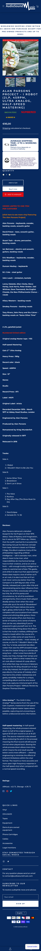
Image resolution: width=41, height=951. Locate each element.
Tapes (5, 819)
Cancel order (32, 947)
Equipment (7, 823)
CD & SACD (7, 814)
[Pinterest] (7, 791)
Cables (5, 839)
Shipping (6, 128)
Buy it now (13, 189)
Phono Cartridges (10, 834)
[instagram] (3, 861)
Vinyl (5, 810)
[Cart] (37, 6)
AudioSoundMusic (23, 926)
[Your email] (20, 897)
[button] (6, 57)
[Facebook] (3, 791)
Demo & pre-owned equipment (11, 828)
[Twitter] (11, 791)
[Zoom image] (20, 57)
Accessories (8, 843)
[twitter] (8, 861)
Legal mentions (9, 848)
